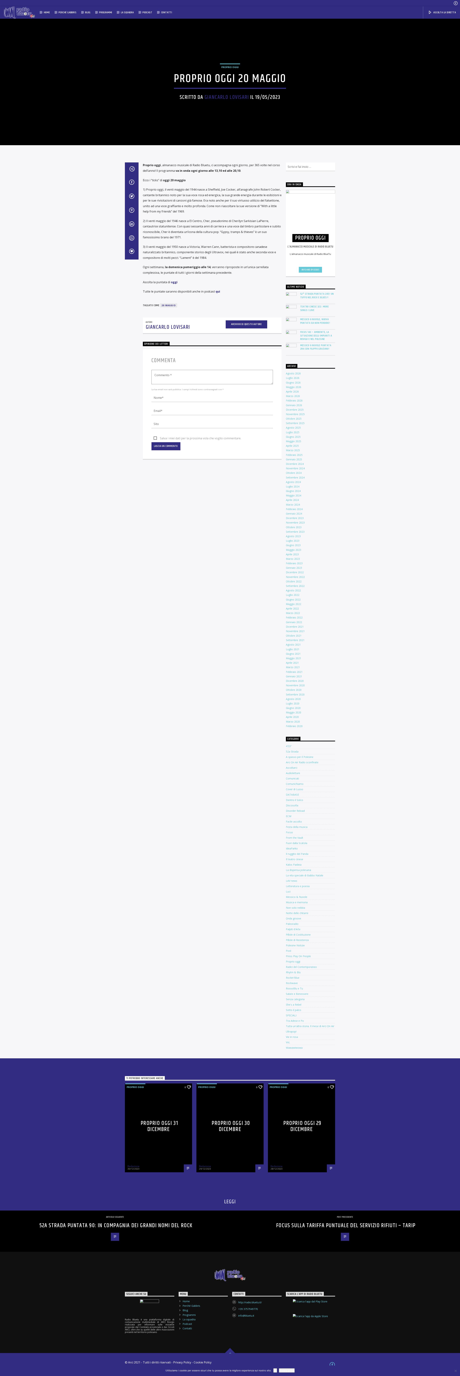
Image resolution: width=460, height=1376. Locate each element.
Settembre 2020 (295, 694)
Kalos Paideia (294, 864)
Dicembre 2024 (295, 464)
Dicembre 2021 (295, 626)
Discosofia (292, 805)
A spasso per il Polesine (299, 757)
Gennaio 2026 (294, 405)
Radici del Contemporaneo (301, 967)
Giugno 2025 (293, 436)
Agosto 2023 (293, 536)
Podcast (147, 12)
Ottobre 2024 (294, 473)
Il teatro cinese (294, 859)
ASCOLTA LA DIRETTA (444, 12)
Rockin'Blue (292, 977)
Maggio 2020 (293, 712)
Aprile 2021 (292, 662)
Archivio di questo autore (246, 324)
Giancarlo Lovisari (226, 97)
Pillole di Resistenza (297, 940)
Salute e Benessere (297, 994)
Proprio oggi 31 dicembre (159, 1126)
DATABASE (292, 794)
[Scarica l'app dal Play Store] (310, 1304)
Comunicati (292, 778)
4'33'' (289, 746)
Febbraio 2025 (294, 455)
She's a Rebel (293, 1004)
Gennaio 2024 (294, 513)
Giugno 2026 (293, 382)
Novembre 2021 (295, 631)
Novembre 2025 (295, 414)
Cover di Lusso (294, 789)
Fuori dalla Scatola (296, 843)
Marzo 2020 (293, 721)
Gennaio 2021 (294, 676)
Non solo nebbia (295, 907)
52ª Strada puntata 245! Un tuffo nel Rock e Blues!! (317, 295)
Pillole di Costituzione (298, 934)
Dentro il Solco (294, 800)
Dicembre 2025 (295, 409)
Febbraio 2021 (294, 672)
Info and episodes (310, 270)
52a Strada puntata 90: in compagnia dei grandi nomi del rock (115, 1225)
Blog (87, 12)
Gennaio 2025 (294, 459)
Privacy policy (286, 1370)
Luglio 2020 (292, 703)
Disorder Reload (295, 810)
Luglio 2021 (292, 649)
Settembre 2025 (295, 423)
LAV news (291, 880)
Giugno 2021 (293, 653)
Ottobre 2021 (294, 635)
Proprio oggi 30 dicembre (231, 1126)
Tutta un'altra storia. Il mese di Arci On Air (310, 1026)
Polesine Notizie (295, 945)
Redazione (133, 1166)
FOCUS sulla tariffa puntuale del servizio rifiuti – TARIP (346, 1225)
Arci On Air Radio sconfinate (302, 762)
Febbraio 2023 (294, 563)
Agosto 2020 (293, 699)
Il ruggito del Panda (297, 854)
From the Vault (294, 837)
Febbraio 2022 (294, 617)
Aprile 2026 (292, 391)
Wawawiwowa (294, 1047)
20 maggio (169, 305)
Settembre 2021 (295, 640)
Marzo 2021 (293, 667)
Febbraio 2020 (294, 726)
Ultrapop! (291, 1031)
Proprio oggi (230, 67)
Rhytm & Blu (293, 972)
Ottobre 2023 (294, 527)
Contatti (166, 12)
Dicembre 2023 (295, 518)
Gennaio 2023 (294, 567)
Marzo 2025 (293, 450)
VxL (288, 1042)
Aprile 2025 (292, 445)
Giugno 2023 (293, 545)
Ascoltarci (291, 767)
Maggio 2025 (293, 441)
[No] (455, 1371)
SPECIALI (291, 1015)
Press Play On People (298, 956)
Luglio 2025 (292, 432)
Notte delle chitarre (297, 913)
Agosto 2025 (293, 427)
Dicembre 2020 (295, 681)
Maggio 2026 (293, 387)
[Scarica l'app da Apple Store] (310, 1319)
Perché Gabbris (67, 12)
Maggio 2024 (293, 495)
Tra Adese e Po (295, 1020)
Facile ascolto (294, 821)
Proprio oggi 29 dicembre (302, 1126)
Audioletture (293, 773)
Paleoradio (292, 924)
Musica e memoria (297, 902)
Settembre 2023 (295, 531)
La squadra (127, 12)
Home (47, 12)
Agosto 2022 (293, 590)
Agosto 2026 (293, 373)
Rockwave (292, 983)
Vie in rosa (292, 1037)
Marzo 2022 (293, 613)
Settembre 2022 (295, 586)
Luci (288, 891)
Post (288, 950)
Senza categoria (295, 999)
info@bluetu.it (246, 1315)
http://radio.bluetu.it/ (250, 1302)
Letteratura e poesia (298, 886)
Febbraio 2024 (294, 509)
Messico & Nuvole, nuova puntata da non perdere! (315, 321)
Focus (289, 832)
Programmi (105, 12)
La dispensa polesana (298, 870)
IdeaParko (292, 848)
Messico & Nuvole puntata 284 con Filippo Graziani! (315, 347)
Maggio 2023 (293, 550)
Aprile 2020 (292, 717)
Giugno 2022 (293, 599)
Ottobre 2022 (294, 581)
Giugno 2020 (293, 708)
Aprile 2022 (292, 608)
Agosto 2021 (293, 644)
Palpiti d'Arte (293, 929)
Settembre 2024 (295, 477)
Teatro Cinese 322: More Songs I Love (314, 308)
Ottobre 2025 (294, 418)
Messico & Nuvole (296, 897)
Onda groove (293, 918)
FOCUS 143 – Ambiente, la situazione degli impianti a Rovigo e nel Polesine (316, 335)
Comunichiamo (294, 784)
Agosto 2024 (293, 482)
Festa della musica (296, 827)
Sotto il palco (293, 1010)
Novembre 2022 (295, 577)
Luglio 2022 (292, 595)
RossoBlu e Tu (294, 988)
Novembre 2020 (295, 685)
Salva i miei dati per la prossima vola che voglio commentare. (200, 438)
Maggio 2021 (293, 658)
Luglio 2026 (292, 378)
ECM (288, 816)
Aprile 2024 (292, 500)
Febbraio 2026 (294, 400)
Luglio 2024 (292, 486)
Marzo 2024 (293, 504)
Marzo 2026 (293, 396)
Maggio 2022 (293, 604)
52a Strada (292, 751)
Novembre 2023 (295, 522)
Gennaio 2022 (294, 622)
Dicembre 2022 (295, 572)
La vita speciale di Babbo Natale (304, 875)
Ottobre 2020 (294, 689)
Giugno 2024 (293, 491)
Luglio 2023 (292, 540)
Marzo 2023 (293, 558)
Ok (275, 1370)
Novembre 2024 (295, 468)
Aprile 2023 (292, 554)
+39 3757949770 (248, 1309)
